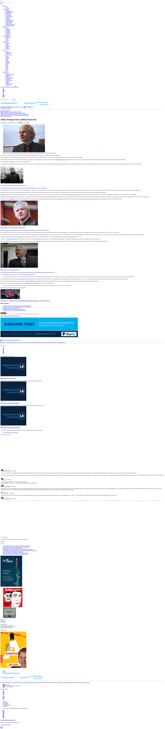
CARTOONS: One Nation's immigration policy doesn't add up (16, 547)
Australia (5, 72)
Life (4, 50)
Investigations (8, 34)
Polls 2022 (8, 29)
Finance (7, 44)
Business (5, 41)
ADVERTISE (8, 15)
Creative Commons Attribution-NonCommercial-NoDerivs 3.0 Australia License (27, 313)
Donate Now (3, 630)
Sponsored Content (9, 25)
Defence (7, 33)
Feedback (8, 18)
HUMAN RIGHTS (14, 340)
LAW (20, 340)
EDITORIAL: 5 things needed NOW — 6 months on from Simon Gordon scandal (20, 550)
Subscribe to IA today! (5, 110)
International (8, 32)
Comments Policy (9, 16)
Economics (8, 31)
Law (7, 55)
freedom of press (23, 342)
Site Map (5, 706)
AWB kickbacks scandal (88, 199)
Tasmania (8, 81)
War (6, 70)
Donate (6, 689)
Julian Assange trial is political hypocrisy (11, 673)
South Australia (9, 80)
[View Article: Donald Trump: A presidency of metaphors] (13, 400)
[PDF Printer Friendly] (27, 122)
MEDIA (8, 340)
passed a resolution (29, 274)
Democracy (8, 30)
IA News (7, 8)
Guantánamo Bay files (21, 236)
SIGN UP (3, 541)
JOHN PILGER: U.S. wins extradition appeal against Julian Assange (13, 227)
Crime (7, 60)
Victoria (7, 82)
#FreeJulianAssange (61, 342)
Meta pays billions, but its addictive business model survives (13, 112)
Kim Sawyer (4, 122)
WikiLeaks (3, 196)
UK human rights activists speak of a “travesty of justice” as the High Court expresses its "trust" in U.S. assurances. (24, 188)
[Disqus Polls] (82, 451)
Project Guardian (38, 159)
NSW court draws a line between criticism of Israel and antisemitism (14, 114)
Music (7, 59)
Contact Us (6, 684)
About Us (5, 701)
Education (8, 62)
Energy (7, 38)
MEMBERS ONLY (10, 11)
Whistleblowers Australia (71, 194)
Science (7, 39)
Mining (7, 47)
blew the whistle (13, 239)
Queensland (8, 79)
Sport (7, 65)
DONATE (8, 14)
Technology (8, 46)
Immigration (8, 84)
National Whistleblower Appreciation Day (33, 281)
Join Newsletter (9, 22)
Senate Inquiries (108, 159)
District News (8, 75)
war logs (13, 236)
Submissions (5, 702)
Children (7, 58)
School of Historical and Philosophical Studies (27, 300)
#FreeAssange (54, 342)
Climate (7, 40)
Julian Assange (12, 196)
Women (7, 66)
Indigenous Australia (10, 74)
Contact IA (8, 17)
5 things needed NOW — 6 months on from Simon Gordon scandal (17, 545)
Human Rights (9, 52)
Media (7, 45)
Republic (7, 76)
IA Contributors (9, 19)
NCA (34, 194)
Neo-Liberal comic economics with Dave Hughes (11, 111)
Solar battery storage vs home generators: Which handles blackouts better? (18, 549)
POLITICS (4, 340)
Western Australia (9, 83)
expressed (37, 283)
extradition (13, 342)
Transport (8, 48)
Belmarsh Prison (47, 342)
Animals (7, 57)
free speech (17, 342)
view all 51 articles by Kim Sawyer (11, 432)
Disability (8, 61)
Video (7, 68)
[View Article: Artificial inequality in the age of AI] (13, 375)
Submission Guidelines (10, 24)
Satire (7, 67)
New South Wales (9, 77)
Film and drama (9, 54)
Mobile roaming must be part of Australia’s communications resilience (15, 115)
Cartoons (7, 53)
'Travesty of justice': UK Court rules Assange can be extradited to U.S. (13, 185)
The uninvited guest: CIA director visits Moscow (13, 551)
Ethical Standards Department (62, 159)
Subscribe (16, 315)
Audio (7, 69)
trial (28, 342)
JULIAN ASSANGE (6, 342)
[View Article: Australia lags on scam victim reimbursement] (13, 425)
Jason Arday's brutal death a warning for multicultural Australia (16, 554)
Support (8, 720)
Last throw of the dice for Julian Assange (11, 308)
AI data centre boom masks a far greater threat (12, 548)
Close (2, 724)
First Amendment (20, 278)
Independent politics (10, 21)
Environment (6, 36)
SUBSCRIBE (8, 12)
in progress (30, 159)
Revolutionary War (72, 236)
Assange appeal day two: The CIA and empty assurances (14, 310)
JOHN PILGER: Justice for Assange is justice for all (10, 269)
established (12, 199)
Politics (4, 26)
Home (4, 6)
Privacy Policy (9, 23)
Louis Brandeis (29, 283)
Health (7, 63)
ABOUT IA (5, 9)
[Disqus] (82, 485)
